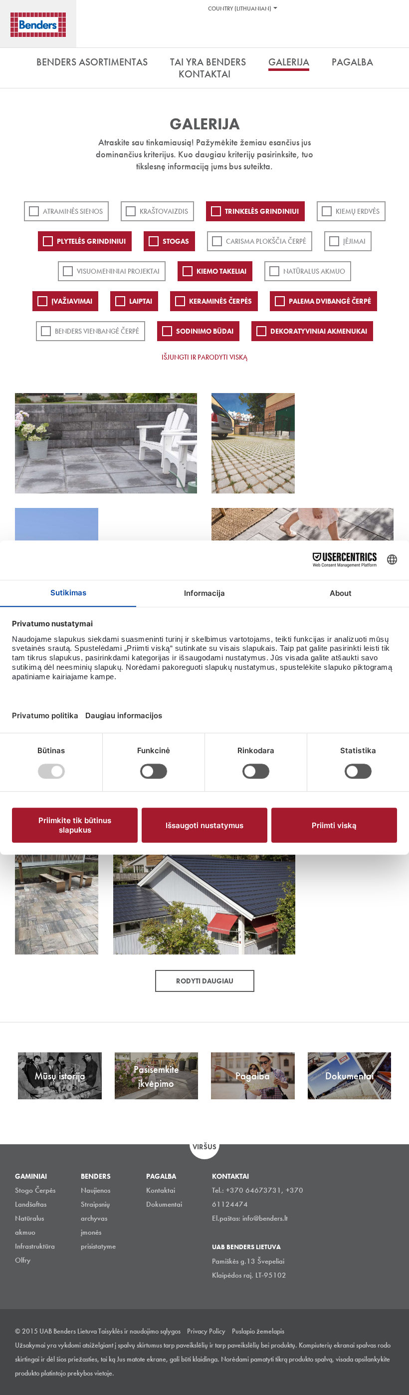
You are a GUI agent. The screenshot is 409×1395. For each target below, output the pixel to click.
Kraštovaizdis (164, 211)
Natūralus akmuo (314, 271)
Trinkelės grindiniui (262, 211)
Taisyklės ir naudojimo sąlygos (139, 1331)
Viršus (204, 1146)
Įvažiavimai (71, 301)
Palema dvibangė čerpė (330, 301)
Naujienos (95, 1190)
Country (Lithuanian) (239, 8)
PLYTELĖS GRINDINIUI (91, 241)
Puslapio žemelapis (258, 1331)
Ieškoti (394, 34)
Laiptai (140, 301)
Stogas (176, 241)
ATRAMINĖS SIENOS (73, 211)
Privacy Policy (206, 1331)
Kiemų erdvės (358, 211)
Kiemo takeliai (221, 271)
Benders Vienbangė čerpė (97, 331)
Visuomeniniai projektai (118, 271)
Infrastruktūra (35, 1246)
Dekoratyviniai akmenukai (318, 331)
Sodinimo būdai (204, 331)
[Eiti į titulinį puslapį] (38, 24)
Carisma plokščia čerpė (266, 241)
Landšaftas (30, 1204)
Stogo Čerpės (35, 1190)
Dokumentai (164, 1204)
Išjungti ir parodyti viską (204, 357)
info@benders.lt (265, 1218)
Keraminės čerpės (220, 301)
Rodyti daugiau (204, 980)
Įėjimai (354, 241)
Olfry (22, 1260)
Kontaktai (160, 1190)
